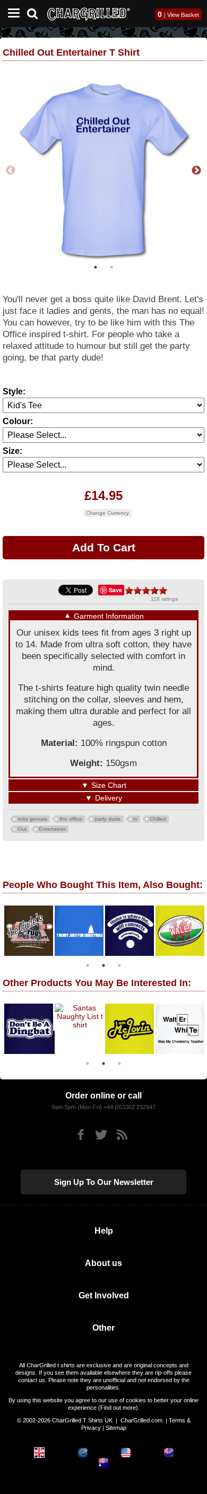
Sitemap (116, 1425)
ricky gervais (32, 817)
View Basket (183, 15)
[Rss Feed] (121, 1132)
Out (22, 827)
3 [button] (119, 963)
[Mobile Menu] (11, 13)
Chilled (158, 817)
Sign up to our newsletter (103, 1179)
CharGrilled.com (141, 1418)
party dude (107, 817)
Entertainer (52, 827)
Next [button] (196, 169)
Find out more (118, 1405)
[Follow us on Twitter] (101, 1132)
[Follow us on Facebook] (80, 1132)
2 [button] (111, 265)
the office (70, 817)
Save (115, 588)
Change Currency (107, 511)
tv (135, 817)
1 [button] (95, 265)
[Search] (36, 12)
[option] (104, 169)
